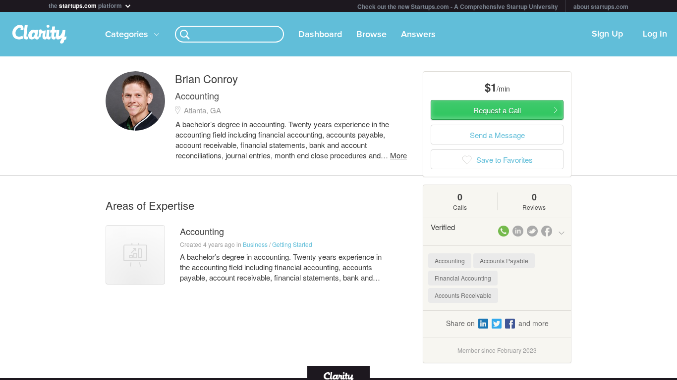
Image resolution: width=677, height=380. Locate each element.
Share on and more (497, 323)
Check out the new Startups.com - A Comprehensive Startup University (457, 6)
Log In (655, 34)
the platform (86, 4)
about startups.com (600, 6)
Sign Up (607, 34)
